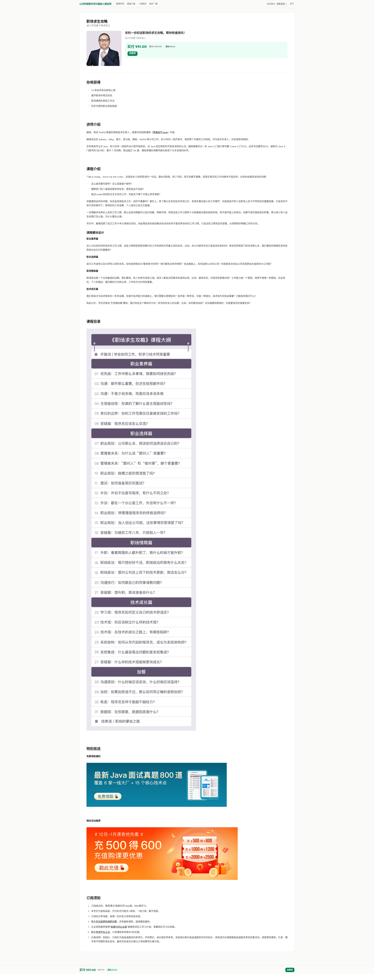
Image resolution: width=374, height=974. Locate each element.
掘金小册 (131, 3)
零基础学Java (160, 132)
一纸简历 (142, 3)
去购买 (132, 53)
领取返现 (281, 4)
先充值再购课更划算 (106, 921)
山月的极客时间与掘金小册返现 (95, 3)
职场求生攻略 (97, 21)
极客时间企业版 (119, 926)
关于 (292, 3)
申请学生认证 (103, 932)
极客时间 (120, 3)
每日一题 (153, 3)
